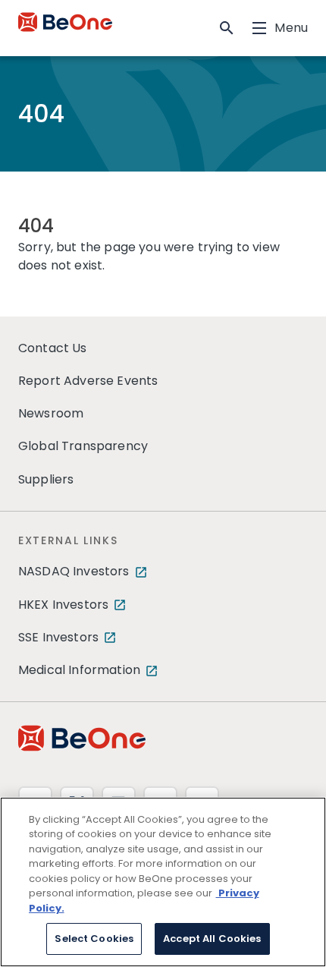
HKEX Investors (63, 604)
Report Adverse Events (88, 380)
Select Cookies (94, 938)
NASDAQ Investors (74, 571)
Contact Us (52, 348)
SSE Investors (58, 637)
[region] (163, 882)
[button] (227, 28)
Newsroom (50, 413)
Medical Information (79, 670)
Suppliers (46, 479)
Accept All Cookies (212, 938)
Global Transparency (83, 446)
